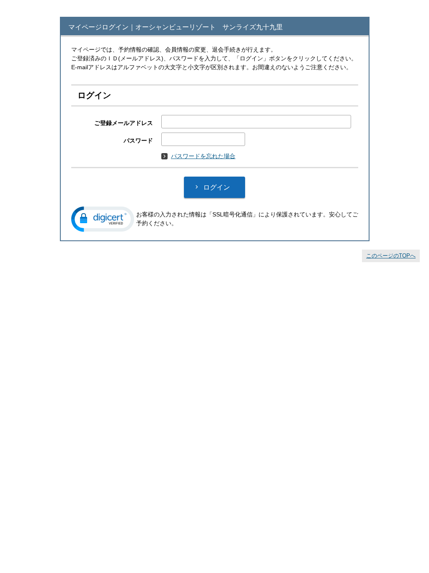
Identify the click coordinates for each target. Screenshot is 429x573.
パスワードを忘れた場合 (203, 156)
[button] (102, 219)
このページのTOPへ (391, 256)
